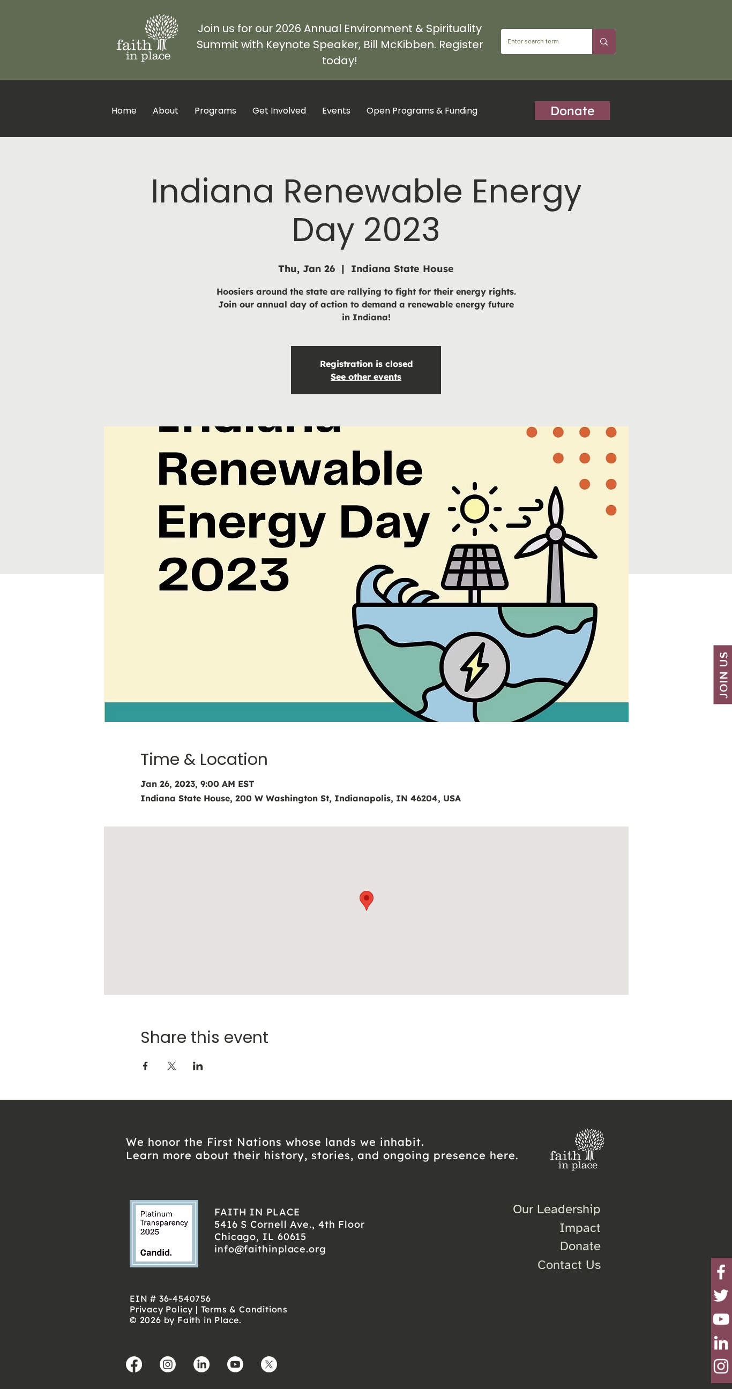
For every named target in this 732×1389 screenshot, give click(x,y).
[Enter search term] (604, 41)
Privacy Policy (161, 1309)
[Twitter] (721, 1295)
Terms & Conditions (244, 1309)
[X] (269, 1364)
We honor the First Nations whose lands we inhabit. (275, 1141)
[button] (215, 110)
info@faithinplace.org (270, 1249)
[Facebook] (721, 1272)
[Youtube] (235, 1364)
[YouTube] (721, 1319)
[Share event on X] (172, 1066)
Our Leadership (557, 1209)
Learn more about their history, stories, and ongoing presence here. (322, 1155)
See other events (366, 376)
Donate (580, 1246)
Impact (580, 1228)
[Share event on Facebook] (145, 1066)
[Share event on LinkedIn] (198, 1066)
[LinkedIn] (721, 1343)
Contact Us (569, 1265)
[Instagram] (721, 1366)
